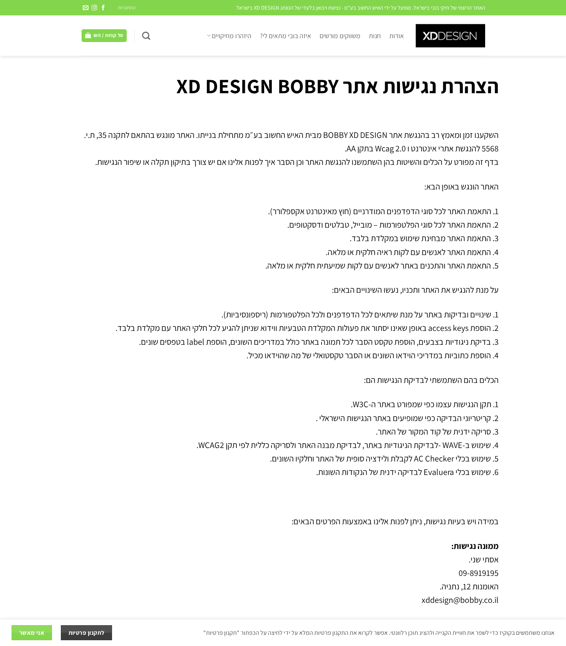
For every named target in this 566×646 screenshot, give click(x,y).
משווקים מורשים (340, 35)
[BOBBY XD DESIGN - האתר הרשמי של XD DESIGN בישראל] (450, 36)
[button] (127, 7)
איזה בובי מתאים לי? (285, 35)
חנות (375, 35)
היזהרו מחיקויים (231, 35)
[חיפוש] (146, 35)
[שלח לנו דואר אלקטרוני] (85, 8)
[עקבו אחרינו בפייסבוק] (102, 8)
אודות (396, 35)
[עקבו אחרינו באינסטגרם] (94, 8)
